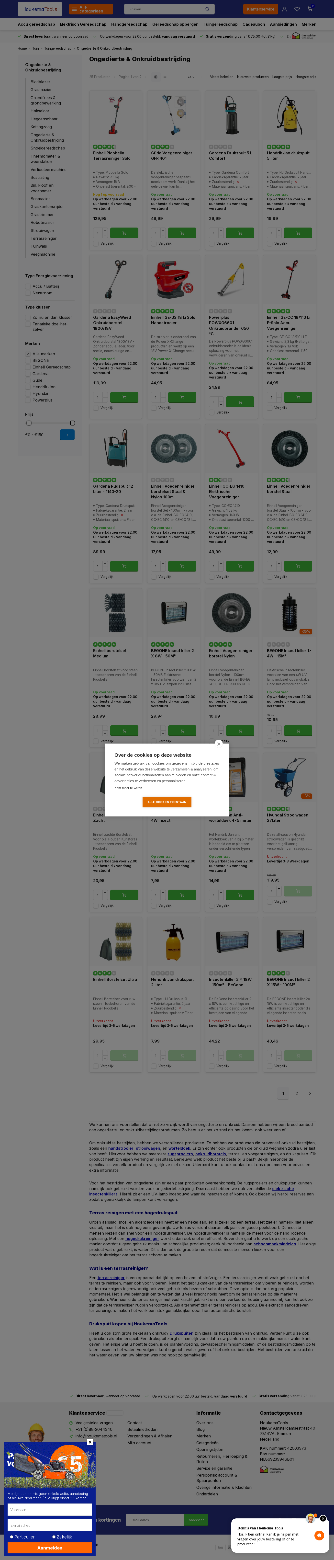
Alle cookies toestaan (167, 802)
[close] (219, 744)
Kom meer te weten (128, 788)
